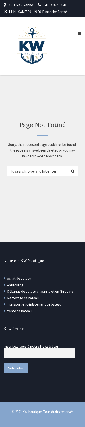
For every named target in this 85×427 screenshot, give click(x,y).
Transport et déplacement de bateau (34, 304)
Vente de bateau (19, 311)
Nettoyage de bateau (23, 298)
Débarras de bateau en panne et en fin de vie (40, 291)
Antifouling (15, 285)
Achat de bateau (19, 278)
